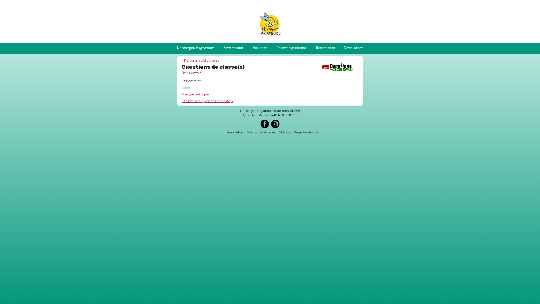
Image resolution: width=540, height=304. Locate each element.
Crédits (284, 132)
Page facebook (306, 132)
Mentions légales (261, 132)
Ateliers (259, 48)
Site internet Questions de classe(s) (208, 101)
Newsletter (353, 48)
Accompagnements (291, 48)
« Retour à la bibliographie (200, 60)
